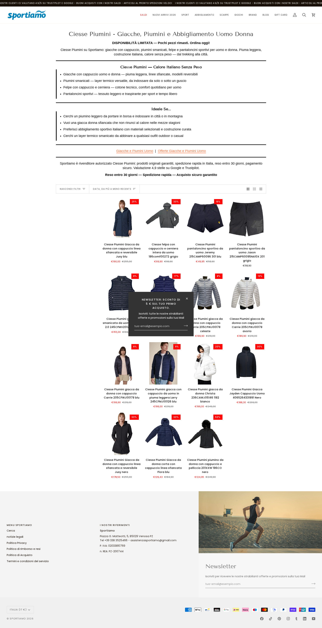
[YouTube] (313, 618)
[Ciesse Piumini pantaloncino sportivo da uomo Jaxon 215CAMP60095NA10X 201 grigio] (247, 218)
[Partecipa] (184, 326)
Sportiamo (18, 618)
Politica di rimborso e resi (23, 549)
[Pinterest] (279, 618)
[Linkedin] (304, 618)
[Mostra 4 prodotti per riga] (262, 189)
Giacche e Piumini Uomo (134, 151)
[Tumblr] (296, 618)
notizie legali (15, 537)
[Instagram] (288, 618)
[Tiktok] (270, 618)
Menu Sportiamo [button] (19, 525)
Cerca (11, 530)
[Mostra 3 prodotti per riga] (254, 189)
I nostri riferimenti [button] (115, 525)
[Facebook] (261, 618)
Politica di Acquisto (19, 555)
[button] (143, 15)
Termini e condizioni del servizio (28, 561)
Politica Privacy (17, 543)
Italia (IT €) (18, 609)
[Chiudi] (188, 298)
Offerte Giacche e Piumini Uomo (182, 151)
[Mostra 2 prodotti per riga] (248, 189)
